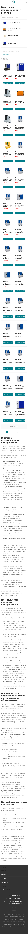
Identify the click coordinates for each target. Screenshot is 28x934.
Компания (4, 882)
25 (21, 432)
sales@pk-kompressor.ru (15, 898)
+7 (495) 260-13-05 (14, 895)
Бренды (3, 874)
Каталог (4, 867)
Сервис (3, 870)
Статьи (3, 878)
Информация (5, 889)
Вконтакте (14, 909)
